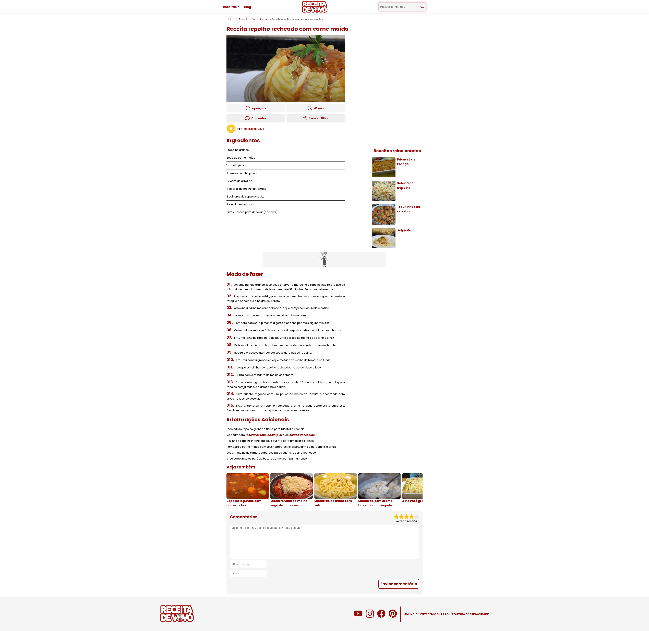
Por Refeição (242, 19)
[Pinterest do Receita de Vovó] (393, 617)
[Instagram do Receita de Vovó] (370, 617)
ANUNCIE (410, 614)
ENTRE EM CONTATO (434, 614)
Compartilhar (319, 118)
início (229, 19)
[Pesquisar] (422, 7)
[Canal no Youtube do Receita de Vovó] (358, 617)
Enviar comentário (398, 584)
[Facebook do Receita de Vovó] (381, 617)
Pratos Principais (260, 19)
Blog (247, 7)
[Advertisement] (324, 259)
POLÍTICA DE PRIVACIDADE (470, 614)
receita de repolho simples (264, 435)
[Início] (315, 7)
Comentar (258, 118)
